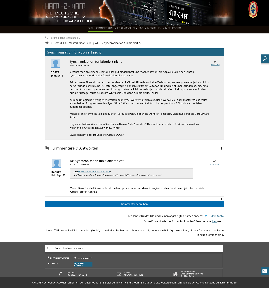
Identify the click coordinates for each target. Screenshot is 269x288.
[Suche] (265, 62)
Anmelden (78, 265)
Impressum (53, 263)
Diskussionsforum (100, 28)
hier (214, 221)
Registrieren (79, 263)
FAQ (141, 28)
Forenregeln (126, 28)
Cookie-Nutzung (205, 282)
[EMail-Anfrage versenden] (265, 274)
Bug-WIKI (94, 43)
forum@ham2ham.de (133, 275)
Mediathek (154, 28)
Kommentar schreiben (134, 204)
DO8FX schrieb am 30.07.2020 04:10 (94, 171)
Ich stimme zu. (228, 282)
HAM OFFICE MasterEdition (69, 43)
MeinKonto (217, 216)
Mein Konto (173, 28)
